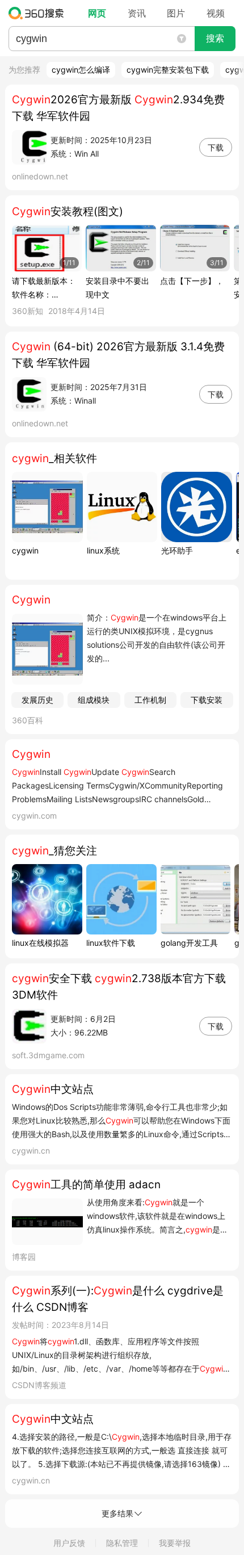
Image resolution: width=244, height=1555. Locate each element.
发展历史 (37, 700)
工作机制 (150, 700)
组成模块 (94, 700)
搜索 (215, 38)
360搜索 (39, 13)
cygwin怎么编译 (81, 69)
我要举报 (175, 1543)
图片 (176, 13)
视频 (216, 13)
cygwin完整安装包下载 (168, 69)
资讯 (137, 13)
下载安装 (206, 700)
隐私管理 (122, 1543)
